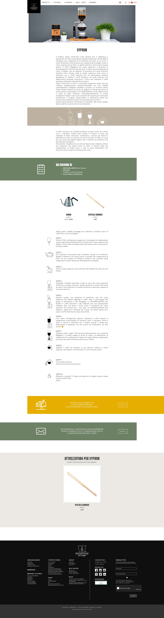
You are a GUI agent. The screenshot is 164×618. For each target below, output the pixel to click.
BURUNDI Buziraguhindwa (55, 571)
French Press (31, 581)
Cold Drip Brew (31, 583)
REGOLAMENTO (73, 571)
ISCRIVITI (123, 405)
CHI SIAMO (68, 2)
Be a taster (73, 568)
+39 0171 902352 (99, 564)
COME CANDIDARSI (74, 573)
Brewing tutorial (34, 573)
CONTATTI (71, 564)
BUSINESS (92, 2)
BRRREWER (31, 569)
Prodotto (30, 563)
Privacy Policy (99, 607)
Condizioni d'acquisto (76, 609)
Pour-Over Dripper (32, 575)
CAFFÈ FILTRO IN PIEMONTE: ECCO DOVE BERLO (78, 581)
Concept (29, 562)
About (71, 560)
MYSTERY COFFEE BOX (54, 583)
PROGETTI (45, 2)
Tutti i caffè (51, 562)
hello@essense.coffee (100, 562)
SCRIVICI (123, 431)
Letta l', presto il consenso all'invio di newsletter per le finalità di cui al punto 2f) (125, 581)
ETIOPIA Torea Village (54, 572)
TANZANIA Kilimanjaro (54, 568)
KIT (49, 582)
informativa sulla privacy (125, 580)
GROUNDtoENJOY (33, 560)
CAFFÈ (50, 579)
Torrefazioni (31, 564)
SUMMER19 (51, 567)
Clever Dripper (31, 582)
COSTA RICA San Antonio (55, 574)
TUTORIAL (57, 2)
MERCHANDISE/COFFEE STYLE (56, 585)
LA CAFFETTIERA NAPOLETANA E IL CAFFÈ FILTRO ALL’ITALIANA (78, 583)
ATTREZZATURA (52, 581)
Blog (71, 576)
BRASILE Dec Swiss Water (55, 570)
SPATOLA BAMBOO (95, 214)
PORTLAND (51, 563)
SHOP (84, 2)
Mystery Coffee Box (33, 566)
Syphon (29, 579)
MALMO (50, 564)
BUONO (68, 214)
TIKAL (49, 566)
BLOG (78, 2)
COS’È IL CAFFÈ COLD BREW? (76, 578)
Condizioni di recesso (87, 609)
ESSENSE (71, 562)
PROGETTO (72, 570)
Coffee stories (54, 560)
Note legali (92, 607)
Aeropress (30, 578)
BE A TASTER (72, 563)
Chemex (29, 577)
